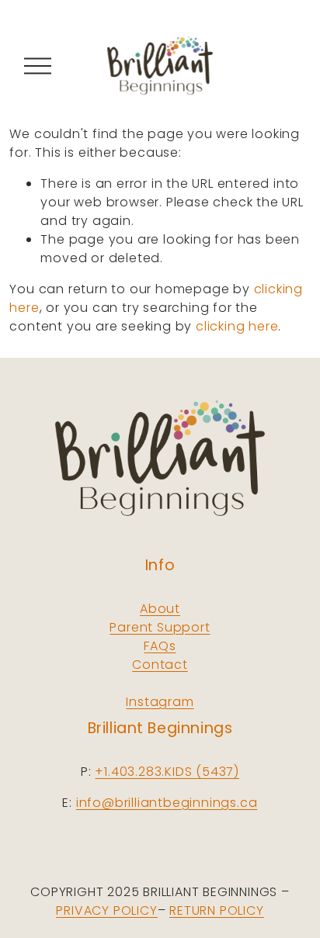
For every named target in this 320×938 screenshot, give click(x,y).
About (160, 609)
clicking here (237, 326)
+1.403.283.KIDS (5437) (167, 772)
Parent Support (160, 627)
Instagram (159, 702)
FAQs (160, 646)
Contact (160, 664)
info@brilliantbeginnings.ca (167, 803)
